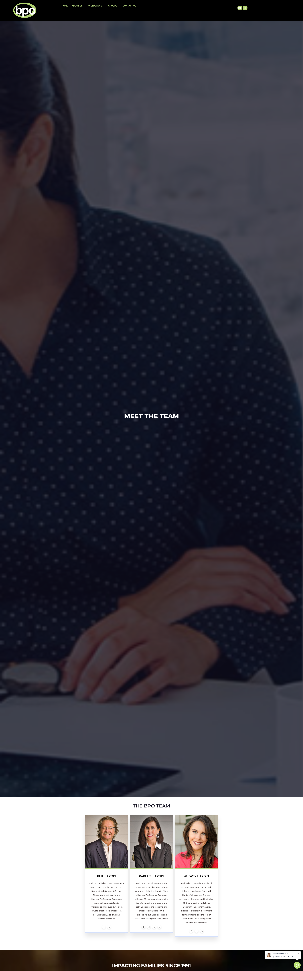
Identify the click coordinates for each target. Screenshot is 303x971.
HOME (65, 6)
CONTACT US (129, 6)
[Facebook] (239, 8)
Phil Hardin (106, 876)
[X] (109, 927)
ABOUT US (77, 6)
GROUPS (112, 6)
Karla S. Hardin (151, 876)
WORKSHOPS (95, 6)
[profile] (106, 868)
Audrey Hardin (196, 876)
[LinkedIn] (159, 927)
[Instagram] (245, 8)
